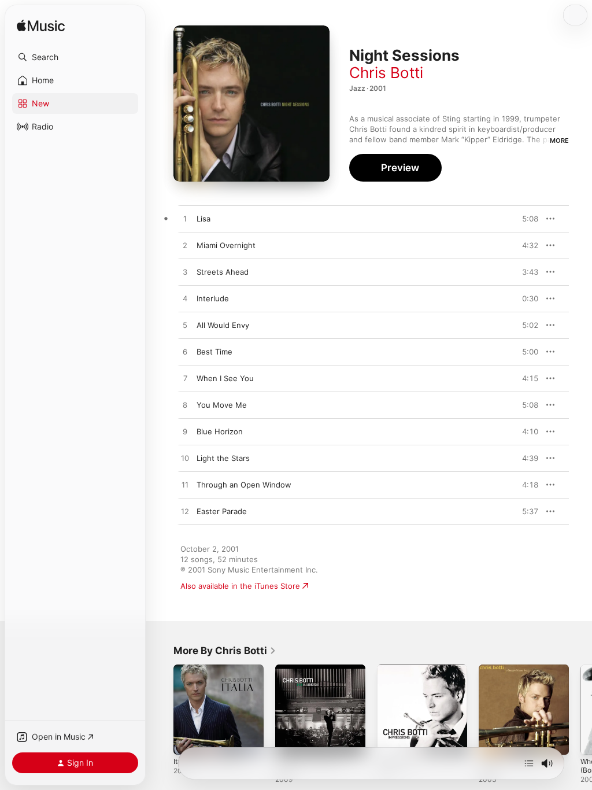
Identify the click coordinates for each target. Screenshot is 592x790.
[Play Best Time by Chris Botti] (185, 352)
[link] (224, 650)
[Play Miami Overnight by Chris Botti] (185, 246)
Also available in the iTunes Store (240, 585)
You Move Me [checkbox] (222, 404)
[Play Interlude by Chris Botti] (185, 299)
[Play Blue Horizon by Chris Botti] (185, 432)
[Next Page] (580, 710)
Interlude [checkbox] (213, 298)
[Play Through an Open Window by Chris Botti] (185, 485)
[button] (75, 57)
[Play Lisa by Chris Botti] (185, 219)
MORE (559, 140)
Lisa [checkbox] (203, 218)
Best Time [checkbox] (214, 351)
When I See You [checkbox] (225, 378)
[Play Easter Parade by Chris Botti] (185, 512)
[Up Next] (529, 763)
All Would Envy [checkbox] (223, 325)
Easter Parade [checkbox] (222, 511)
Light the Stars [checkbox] (223, 458)
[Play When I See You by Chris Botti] (185, 379)
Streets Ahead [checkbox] (223, 271)
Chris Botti (386, 73)
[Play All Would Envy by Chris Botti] (185, 325)
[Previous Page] (162, 710)
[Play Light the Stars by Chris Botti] (185, 458)
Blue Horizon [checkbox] (220, 431)
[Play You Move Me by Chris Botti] (185, 405)
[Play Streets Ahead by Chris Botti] (185, 272)
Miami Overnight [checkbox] (226, 245)
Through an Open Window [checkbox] (244, 484)
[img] (41, 26)
